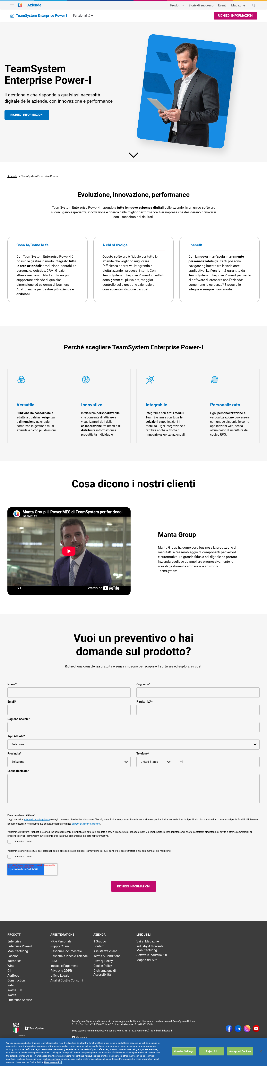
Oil (9, 971)
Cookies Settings (184, 1051)
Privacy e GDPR (61, 971)
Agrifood (13, 975)
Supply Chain (59, 946)
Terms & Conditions (106, 956)
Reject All (211, 1051)
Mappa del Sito (146, 960)
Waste (11, 995)
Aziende (12, 176)
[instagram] (247, 1029)
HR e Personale (60, 941)
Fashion (13, 956)
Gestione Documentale (66, 951)
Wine (10, 966)
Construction (16, 980)
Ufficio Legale (59, 975)
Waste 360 (14, 990)
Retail (11, 985)
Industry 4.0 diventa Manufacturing (150, 948)
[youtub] (256, 1029)
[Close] (260, 1051)
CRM (53, 961)
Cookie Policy (102, 966)
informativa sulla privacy (37, 819)
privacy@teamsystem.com (86, 823)
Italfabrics (14, 961)
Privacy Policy (103, 961)
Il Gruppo (99, 941)
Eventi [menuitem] (222, 5)
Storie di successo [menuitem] (200, 5)
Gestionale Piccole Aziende (69, 956)
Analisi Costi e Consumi (66, 980)
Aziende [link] (34, 5)
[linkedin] (238, 1029)
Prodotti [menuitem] (176, 5)
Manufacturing (17, 951)
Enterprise (14, 941)
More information (52, 1062)
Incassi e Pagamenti (64, 966)
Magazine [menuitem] (238, 5)
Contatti (98, 946)
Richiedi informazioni (26, 115)
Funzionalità (81, 15)
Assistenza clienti (105, 951)
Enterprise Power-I (19, 946)
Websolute (81, 1037)
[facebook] (229, 1029)
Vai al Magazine (147, 941)
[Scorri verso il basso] (133, 155)
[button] (12, 5)
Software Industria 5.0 (151, 955)
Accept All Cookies (240, 1051)
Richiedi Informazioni (235, 15)
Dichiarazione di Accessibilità (104, 972)
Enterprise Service (19, 1000)
